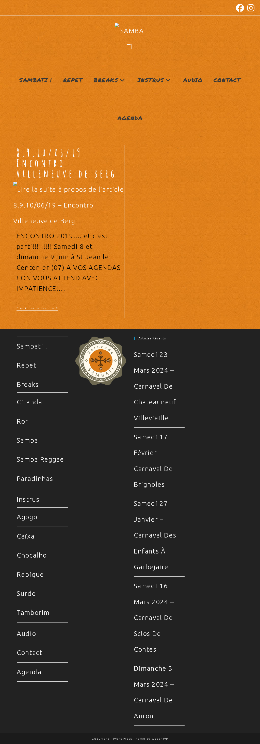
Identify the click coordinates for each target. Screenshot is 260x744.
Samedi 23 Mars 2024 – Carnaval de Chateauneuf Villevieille (155, 386)
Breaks (28, 384)
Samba (27, 440)
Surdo (26, 593)
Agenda (29, 672)
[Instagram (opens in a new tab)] (250, 8)
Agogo (27, 517)
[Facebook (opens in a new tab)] (240, 8)
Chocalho (32, 555)
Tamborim (33, 612)
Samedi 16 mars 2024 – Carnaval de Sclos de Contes (154, 617)
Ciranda (29, 402)
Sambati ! (32, 346)
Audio (26, 633)
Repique (30, 574)
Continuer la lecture (37, 308)
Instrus (28, 499)
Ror (22, 421)
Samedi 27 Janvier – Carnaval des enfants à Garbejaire (155, 535)
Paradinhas (35, 478)
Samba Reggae (40, 459)
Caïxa (26, 536)
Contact (29, 652)
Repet (26, 365)
